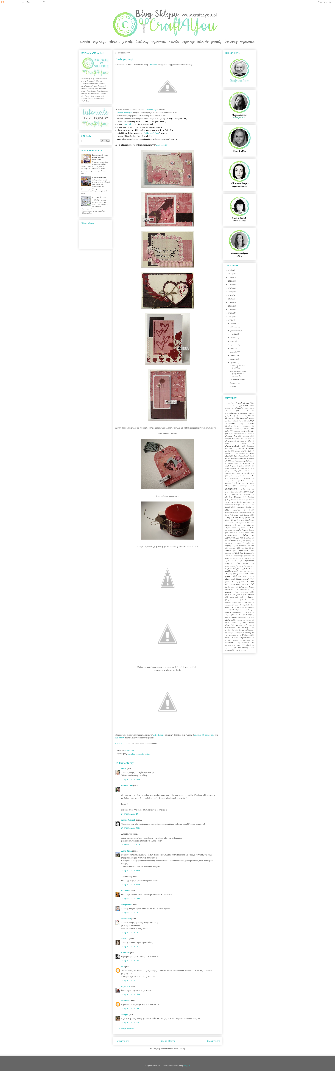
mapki (240, 525)
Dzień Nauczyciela (240, 456)
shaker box (235, 607)
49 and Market (242, 402)
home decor (240, 483)
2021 (230, 277)
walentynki (239, 633)
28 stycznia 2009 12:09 (130, 898)
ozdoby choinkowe (231, 561)
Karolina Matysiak (233, 497)
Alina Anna (126, 850)
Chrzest (245, 428)
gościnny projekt (235, 475)
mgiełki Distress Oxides (245, 530)
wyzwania (229, 642)
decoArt (246, 436)
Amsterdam (229, 413)
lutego (233, 359)
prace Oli (229, 581)
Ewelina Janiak (233, 463)
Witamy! (233, 386)
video (243, 630)
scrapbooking (245, 602)
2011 (230, 313)
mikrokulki (233, 533)
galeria (241, 468)
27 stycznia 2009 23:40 (130, 779)
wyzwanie (245, 642)
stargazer (248, 612)
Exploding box (230, 465)
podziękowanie (230, 566)
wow (227, 637)
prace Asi (243, 571)
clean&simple (249, 431)
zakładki (248, 645)
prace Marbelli (242, 578)
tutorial (239, 624)
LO (252, 517)
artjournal (239, 415)
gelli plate (250, 468)
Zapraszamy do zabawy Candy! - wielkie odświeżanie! (100, 157)
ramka (232, 597)
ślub (245, 614)
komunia (240, 507)
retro (227, 602)
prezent (233, 587)
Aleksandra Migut (242, 408)
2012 (230, 309)
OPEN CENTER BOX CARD (234, 558)
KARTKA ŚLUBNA (99, 197)
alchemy (227, 408)
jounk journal (236, 492)
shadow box (238, 605)
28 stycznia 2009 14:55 (130, 932)
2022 (230, 273)
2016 (230, 295)
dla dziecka (229, 441)
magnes (241, 523)
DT (232, 448)
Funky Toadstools (230, 468)
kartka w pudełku (231, 505)
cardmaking (247, 426)
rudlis (123, 768)
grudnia (233, 323)
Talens (231, 617)
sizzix (244, 607)
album (245, 405)
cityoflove (237, 431)
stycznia (233, 362)
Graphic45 (250, 475)
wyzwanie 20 (229, 645)
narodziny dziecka (241, 545)
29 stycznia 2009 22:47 (130, 1022)
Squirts (242, 610)
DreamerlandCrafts (232, 446)
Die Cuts (239, 438)
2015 (230, 299)
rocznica (234, 602)
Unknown (125, 1000)
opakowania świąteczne (233, 556)
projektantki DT (245, 589)
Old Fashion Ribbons (242, 553)
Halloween (247, 478)
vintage (251, 630)
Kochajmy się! (235, 383)
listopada (234, 326)
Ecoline (234, 458)
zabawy (238, 645)
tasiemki (197, 734)
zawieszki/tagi (243, 647)
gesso (230, 470)
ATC (249, 416)
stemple (228, 614)
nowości (232, 548)
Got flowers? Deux (151, 133)
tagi (212, 734)
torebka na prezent (244, 620)
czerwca (233, 344)
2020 (230, 281)
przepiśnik (228, 594)
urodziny (245, 627)
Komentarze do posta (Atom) (173, 1048)
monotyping (229, 543)
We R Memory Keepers (232, 635)
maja (232, 348)
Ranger (250, 596)
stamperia (237, 612)
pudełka (239, 594)
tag (252, 614)
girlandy (241, 471)
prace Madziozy (233, 576)
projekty (131, 754)
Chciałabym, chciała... (238, 379)
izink (248, 489)
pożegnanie (250, 566)
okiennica (228, 553)
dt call (240, 448)
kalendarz (235, 494)
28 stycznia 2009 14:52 (130, 912)
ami (123, 966)
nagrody (228, 545)
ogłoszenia (243, 550)
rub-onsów (119, 737)
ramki (242, 597)
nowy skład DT (246, 548)
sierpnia (233, 337)
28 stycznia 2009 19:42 (130, 960)
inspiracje (231, 489)
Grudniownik (234, 478)
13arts (227, 403)
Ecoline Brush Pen (247, 458)
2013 (230, 306)
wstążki (236, 638)
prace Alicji (233, 568)
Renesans (233, 599)
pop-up (241, 566)
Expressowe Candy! (99, 177)
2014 (230, 302)
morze (240, 543)
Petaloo (245, 563)
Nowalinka (126, 918)
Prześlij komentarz (126, 1028)
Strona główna (167, 1040)
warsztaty (248, 632)
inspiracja (243, 485)
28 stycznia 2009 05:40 (130, 870)
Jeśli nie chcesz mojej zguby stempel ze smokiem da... (238, 373)
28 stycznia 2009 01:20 (130, 844)
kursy (227, 515)
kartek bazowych (125, 112)
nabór (248, 543)
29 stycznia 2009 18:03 (130, 1008)
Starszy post (213, 1040)
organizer (248, 558)
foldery (249, 466)
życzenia (243, 650)
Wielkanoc (246, 635)
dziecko (237, 451)
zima (236, 650)
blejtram (228, 418)
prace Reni (235, 584)
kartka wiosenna (246, 505)
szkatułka (238, 615)
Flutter (242, 466)
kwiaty (236, 515)
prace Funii (242, 573)
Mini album (245, 532)
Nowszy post (122, 1040)
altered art (229, 410)
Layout (246, 515)
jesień (227, 492)
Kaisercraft (249, 491)
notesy (251, 545)
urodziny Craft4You (231, 630)
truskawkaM (127, 785)
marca (233, 355)
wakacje (230, 633)
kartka (251, 496)
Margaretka (126, 904)
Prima (241, 587)
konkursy (250, 507)
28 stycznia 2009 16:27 (130, 946)
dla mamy (240, 441)
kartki (227, 507)
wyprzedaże (246, 640)
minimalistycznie (231, 535)
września (233, 334)
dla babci (248, 439)
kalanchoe (125, 890)
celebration (236, 429)
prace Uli (249, 584)
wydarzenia (245, 637)
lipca (232, 341)
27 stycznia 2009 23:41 (130, 813)
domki (227, 443)
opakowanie (247, 556)
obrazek (228, 550)
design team (229, 438)
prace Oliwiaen (246, 581)
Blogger (186, 1065)
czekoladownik (239, 433)
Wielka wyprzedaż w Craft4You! (237, 366)
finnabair (125, 952)
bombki (244, 421)
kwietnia (233, 352)
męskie (230, 530)
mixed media (230, 540)
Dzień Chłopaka (240, 453)
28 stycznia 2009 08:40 (130, 884)
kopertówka (236, 510)
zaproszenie (228, 648)
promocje (140, 754)
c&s (238, 426)
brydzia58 (125, 986)
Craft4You (153, 64)
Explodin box (245, 463)
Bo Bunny (228, 421)
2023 (230, 270)
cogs (230, 434)
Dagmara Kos (231, 436)
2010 (230, 316)
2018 (230, 288)
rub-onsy (205, 734)
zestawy (148, 754)
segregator (228, 605)
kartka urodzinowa (243, 502)
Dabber (249, 434)
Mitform (248, 538)
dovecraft (244, 443)
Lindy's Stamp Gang (234, 517)
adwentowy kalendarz (232, 406)
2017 (230, 291)
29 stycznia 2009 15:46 (130, 994)
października (235, 330)
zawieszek (127, 124)
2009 (230, 320)
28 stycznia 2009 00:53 (130, 827)
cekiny (227, 428)
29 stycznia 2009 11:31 (130, 980)
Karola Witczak (128, 819)
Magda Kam (236, 520)
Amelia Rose (245, 411)
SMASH (234, 610)
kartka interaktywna (238, 500)
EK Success (231, 461)
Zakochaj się (151, 109)
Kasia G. (125, 938)
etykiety (251, 461)
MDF (252, 528)
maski (243, 527)
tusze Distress (230, 622)
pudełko (251, 594)
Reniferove (246, 599)
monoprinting (247, 541)
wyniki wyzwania (231, 640)
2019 (230, 284)
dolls (249, 441)
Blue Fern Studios (243, 418)
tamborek (241, 617)
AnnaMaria (242, 413)
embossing (241, 461)
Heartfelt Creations (231, 481)
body (236, 421)
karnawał (247, 494)
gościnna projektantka (245, 473)
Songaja (124, 1014)
